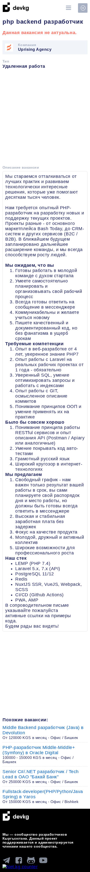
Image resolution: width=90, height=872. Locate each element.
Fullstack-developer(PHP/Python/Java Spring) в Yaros (42, 796)
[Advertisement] (45, 119)
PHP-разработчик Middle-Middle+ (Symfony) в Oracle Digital (38, 754)
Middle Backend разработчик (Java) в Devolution (43, 732)
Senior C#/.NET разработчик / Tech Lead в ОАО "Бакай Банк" (40, 776)
